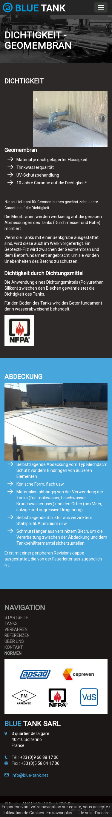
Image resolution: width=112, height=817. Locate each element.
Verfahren (15, 629)
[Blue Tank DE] (34, 7)
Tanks (11, 623)
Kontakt (13, 647)
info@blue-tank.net (30, 775)
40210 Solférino (27, 739)
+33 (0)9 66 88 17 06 (39, 757)
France (18, 745)
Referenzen (17, 635)
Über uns (14, 641)
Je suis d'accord (94, 812)
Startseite (16, 617)
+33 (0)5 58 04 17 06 (40, 763)
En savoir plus (59, 812)
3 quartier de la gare (30, 733)
